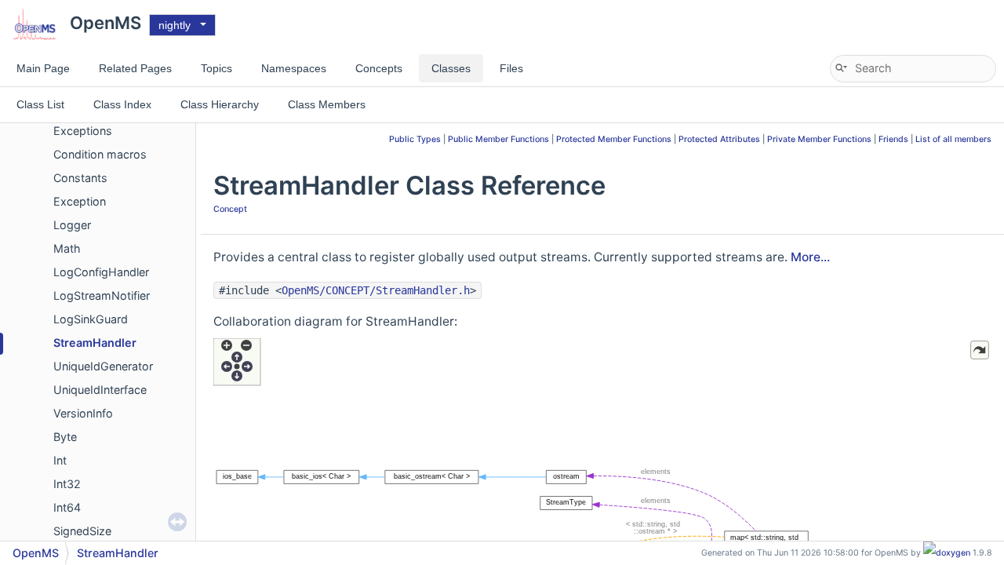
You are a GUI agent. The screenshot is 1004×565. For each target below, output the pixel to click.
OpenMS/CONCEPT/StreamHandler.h (376, 290)
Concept (230, 209)
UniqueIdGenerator (103, 366)
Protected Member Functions (613, 139)
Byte (65, 436)
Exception (79, 201)
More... (810, 257)
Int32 (67, 483)
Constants (80, 177)
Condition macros (100, 154)
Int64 (67, 507)
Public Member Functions (498, 139)
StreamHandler (94, 342)
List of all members (953, 139)
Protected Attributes (719, 139)
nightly (174, 25)
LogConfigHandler (101, 272)
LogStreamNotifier (101, 295)
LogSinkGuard (90, 319)
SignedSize (82, 531)
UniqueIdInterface (100, 389)
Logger (72, 224)
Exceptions (82, 130)
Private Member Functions (819, 139)
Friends (893, 139)
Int (60, 460)
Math (67, 248)
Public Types (415, 139)
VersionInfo (83, 413)
